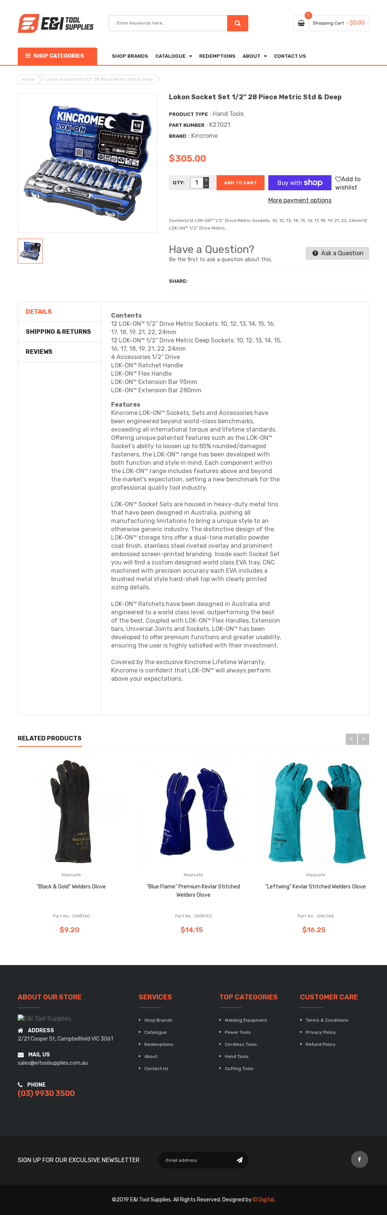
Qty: (178, 182)
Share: (178, 281)
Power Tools (238, 1032)
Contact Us (156, 1068)
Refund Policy (321, 1044)
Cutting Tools (239, 1068)
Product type (188, 114)
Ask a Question (342, 253)
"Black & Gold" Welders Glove (71, 886)
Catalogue (155, 1032)
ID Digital (263, 1199)
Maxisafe (71, 874)
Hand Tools (237, 1056)
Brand (177, 136)
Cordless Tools (241, 1044)
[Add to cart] (82, 835)
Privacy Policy (321, 1032)
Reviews (39, 351)
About (150, 1056)
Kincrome (204, 135)
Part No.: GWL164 (315, 916)
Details (39, 311)
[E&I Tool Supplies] (44, 1018)
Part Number (186, 125)
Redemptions (158, 1044)
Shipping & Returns (58, 331)
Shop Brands (158, 1020)
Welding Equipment (246, 1020)
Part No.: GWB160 (71, 916)
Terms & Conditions (327, 1020)
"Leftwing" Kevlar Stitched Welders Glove (315, 886)
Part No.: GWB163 (193, 916)
